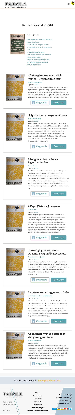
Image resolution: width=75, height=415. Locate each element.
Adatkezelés (37, 399)
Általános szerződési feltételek (37, 410)
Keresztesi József (38, 257)
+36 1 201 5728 (64, 394)
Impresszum (37, 396)
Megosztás (41, 102)
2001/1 (36, 85)
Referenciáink (37, 405)
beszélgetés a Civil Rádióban (42, 296)
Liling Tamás (37, 340)
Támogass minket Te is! (49, 380)
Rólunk (37, 393)
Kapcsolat (37, 402)
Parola (35, 166)
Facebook (7, 410)
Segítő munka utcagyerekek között (38, 59)
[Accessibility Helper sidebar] (73, 3)
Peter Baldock (37, 82)
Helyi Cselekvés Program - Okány (37, 45)
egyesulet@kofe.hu (62, 397)
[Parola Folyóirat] (16, 4)
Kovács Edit (37, 118)
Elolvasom (58, 102)
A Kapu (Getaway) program (35, 52)
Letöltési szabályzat (37, 408)
